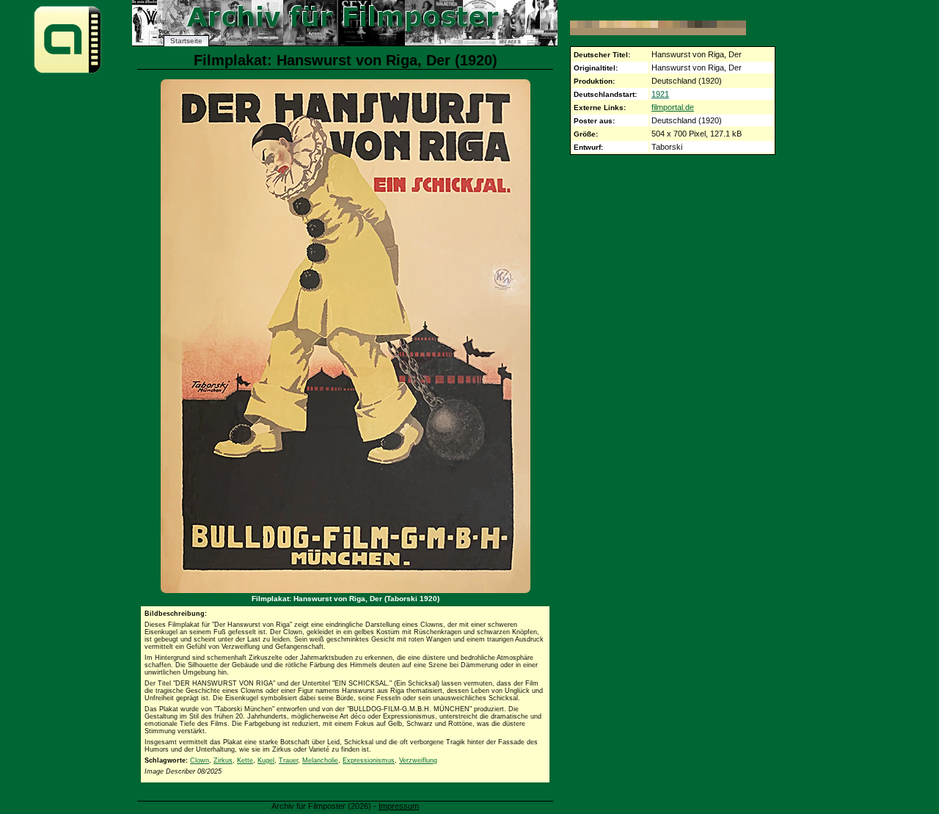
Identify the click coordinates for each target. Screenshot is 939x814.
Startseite (186, 41)
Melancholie (320, 760)
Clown (199, 760)
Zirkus (223, 760)
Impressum (399, 806)
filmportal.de (672, 107)
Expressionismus (369, 760)
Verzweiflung (418, 760)
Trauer (288, 760)
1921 (660, 94)
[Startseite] (67, 72)
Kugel (265, 760)
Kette (245, 760)
